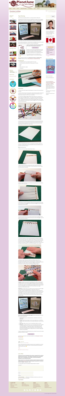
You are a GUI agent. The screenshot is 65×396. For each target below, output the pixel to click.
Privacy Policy (47, 386)
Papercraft (34, 387)
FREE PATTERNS (23, 8)
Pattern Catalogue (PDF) (25, 385)
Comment (20, 365)
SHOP (14, 8)
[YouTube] (35, 390)
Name (19, 372)
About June (46, 383)
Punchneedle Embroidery (37, 386)
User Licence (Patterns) (25, 384)
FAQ (34, 8)
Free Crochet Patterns (36, 384)
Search (53, 16)
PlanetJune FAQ (47, 385)
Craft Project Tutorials (36, 385)
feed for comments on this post (23, 349)
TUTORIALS (30, 8)
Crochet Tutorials (35, 383)
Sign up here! (54, 11)
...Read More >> (52, 54)
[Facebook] (30, 390)
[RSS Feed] (27, 390)
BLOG (18, 8)
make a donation (35, 47)
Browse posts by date (13, 76)
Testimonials (46, 384)
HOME (10, 8)
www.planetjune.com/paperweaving (34, 58)
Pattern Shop (24, 383)
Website (19, 375)
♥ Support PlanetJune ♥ (13, 387)
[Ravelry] (38, 390)
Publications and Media (48, 387)
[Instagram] (32, 390)
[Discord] (40, 390)
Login (46, 10)
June (48, 31)
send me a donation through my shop (50, 82)
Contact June (12, 386)
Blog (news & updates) (13, 384)
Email (19, 373)
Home (11, 383)
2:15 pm (27, 342)
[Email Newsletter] (24, 390)
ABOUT (38, 8)
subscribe (21, 378)
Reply (19, 347)
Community (12, 385)
